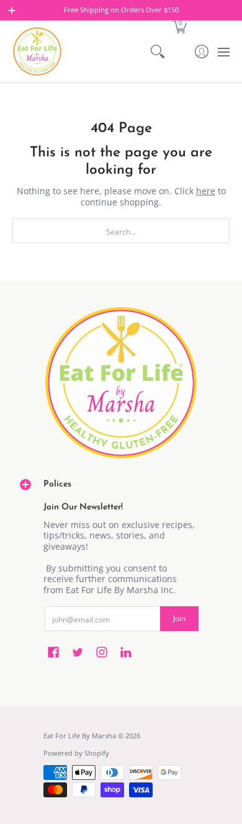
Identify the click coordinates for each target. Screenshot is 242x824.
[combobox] (121, 230)
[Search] (158, 51)
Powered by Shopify (76, 753)
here (205, 191)
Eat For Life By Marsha (79, 736)
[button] (179, 26)
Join (179, 618)
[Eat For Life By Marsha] (37, 51)
